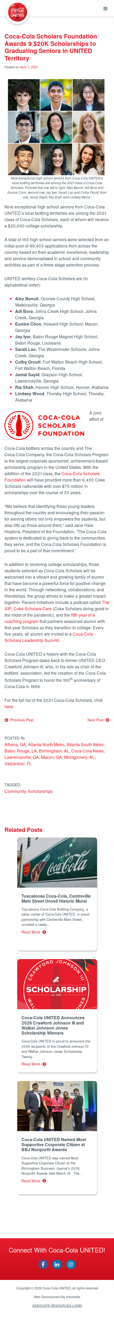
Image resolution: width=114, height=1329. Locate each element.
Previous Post (20, 719)
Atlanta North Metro (46, 744)
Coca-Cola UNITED (17, 12)
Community (15, 791)
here (9, 706)
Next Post (96, 719)
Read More (31, 932)
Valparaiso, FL (18, 763)
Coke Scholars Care (33, 609)
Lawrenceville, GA (22, 757)
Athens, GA (15, 744)
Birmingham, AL (54, 751)
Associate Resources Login (57, 1305)
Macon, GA (51, 757)
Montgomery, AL (79, 757)
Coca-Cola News (87, 751)
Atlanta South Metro (85, 744)
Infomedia (73, 1296)
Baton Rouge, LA (21, 751)
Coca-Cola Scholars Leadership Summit (49, 637)
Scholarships (40, 791)
